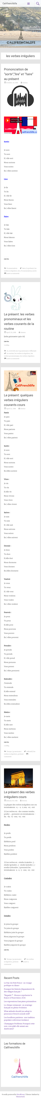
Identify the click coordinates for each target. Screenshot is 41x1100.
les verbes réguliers (27, 356)
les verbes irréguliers (22, 353)
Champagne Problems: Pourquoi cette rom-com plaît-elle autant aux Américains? (19, 1026)
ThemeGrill (20, 1097)
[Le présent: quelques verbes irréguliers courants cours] (20, 390)
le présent (30, 268)
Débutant (32, 351)
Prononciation (12, 268)
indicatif (29, 751)
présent (21, 754)
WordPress (21, 1094)
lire (19, 271)
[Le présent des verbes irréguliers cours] (18, 787)
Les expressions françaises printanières (20, 1001)
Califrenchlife (10, 3)
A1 (7, 351)
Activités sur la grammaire (19, 351)
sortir (34, 271)
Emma (24, 83)
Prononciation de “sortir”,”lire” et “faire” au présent (18, 74)
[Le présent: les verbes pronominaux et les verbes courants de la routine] (15, 309)
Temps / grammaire (14, 751)
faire (24, 268)
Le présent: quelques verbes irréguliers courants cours (18, 400)
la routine (10, 353)
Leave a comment (12, 273)
